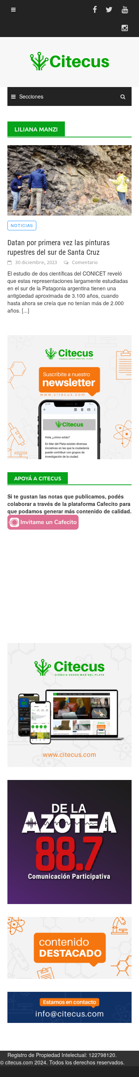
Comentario (85, 262)
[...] (25, 310)
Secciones (31, 96)
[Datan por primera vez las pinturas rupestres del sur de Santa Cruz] (69, 179)
